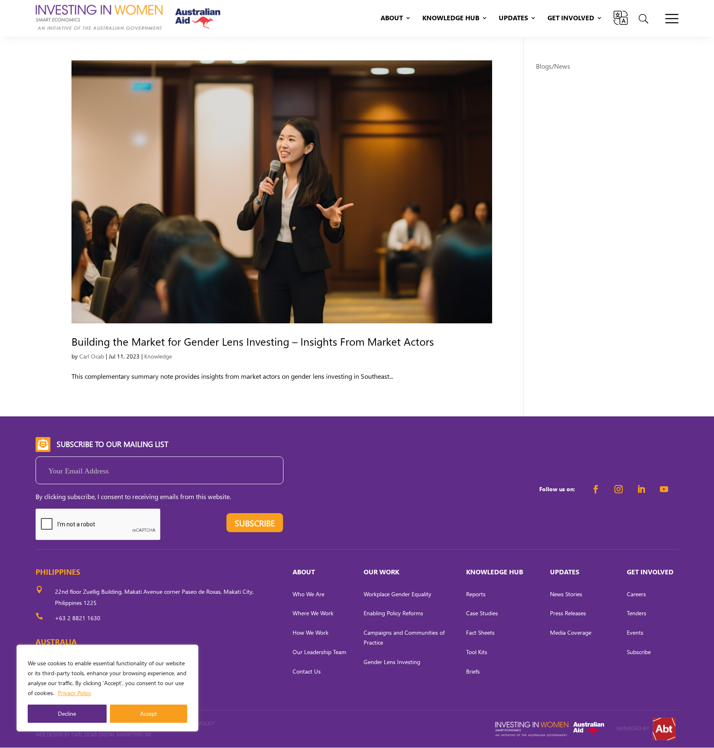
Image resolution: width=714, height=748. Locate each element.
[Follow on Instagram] (618, 489)
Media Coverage (570, 632)
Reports (476, 594)
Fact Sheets (480, 632)
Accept (148, 713)
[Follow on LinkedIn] (641, 489)
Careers (636, 594)
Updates (513, 18)
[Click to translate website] (621, 18)
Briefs (473, 671)
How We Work (310, 632)
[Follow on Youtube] (664, 489)
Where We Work (313, 613)
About (392, 18)
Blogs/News (553, 66)
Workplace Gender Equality (397, 594)
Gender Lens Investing (392, 662)
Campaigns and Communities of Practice (404, 637)
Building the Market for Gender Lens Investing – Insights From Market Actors (252, 341)
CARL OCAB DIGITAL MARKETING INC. (112, 734)
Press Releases (568, 613)
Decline (67, 713)
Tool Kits (476, 652)
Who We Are (308, 594)
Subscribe (639, 652)
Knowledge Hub (450, 18)
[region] (107, 688)
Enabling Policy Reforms (393, 613)
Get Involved (570, 18)
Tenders (636, 613)
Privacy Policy (74, 693)
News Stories (566, 594)
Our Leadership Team (319, 652)
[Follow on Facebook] (596, 489)
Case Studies (482, 613)
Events (635, 632)
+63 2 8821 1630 (77, 618)
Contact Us (307, 671)
